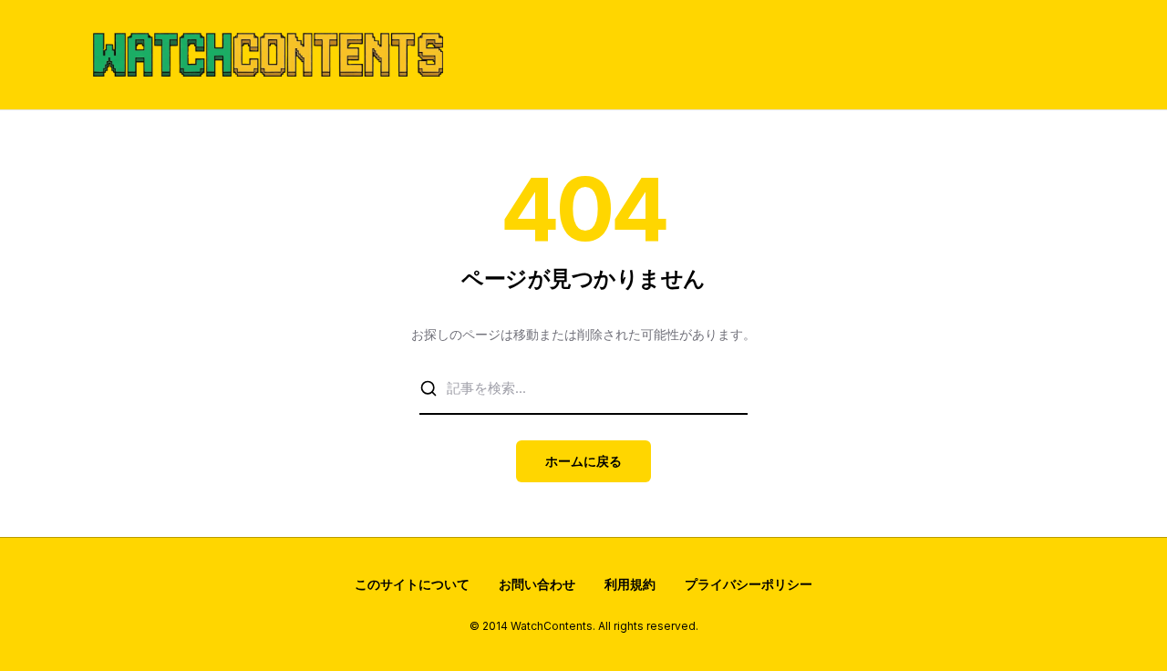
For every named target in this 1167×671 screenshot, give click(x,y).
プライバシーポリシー (748, 584)
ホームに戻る (583, 461)
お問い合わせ (537, 584)
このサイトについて (412, 584)
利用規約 (630, 584)
